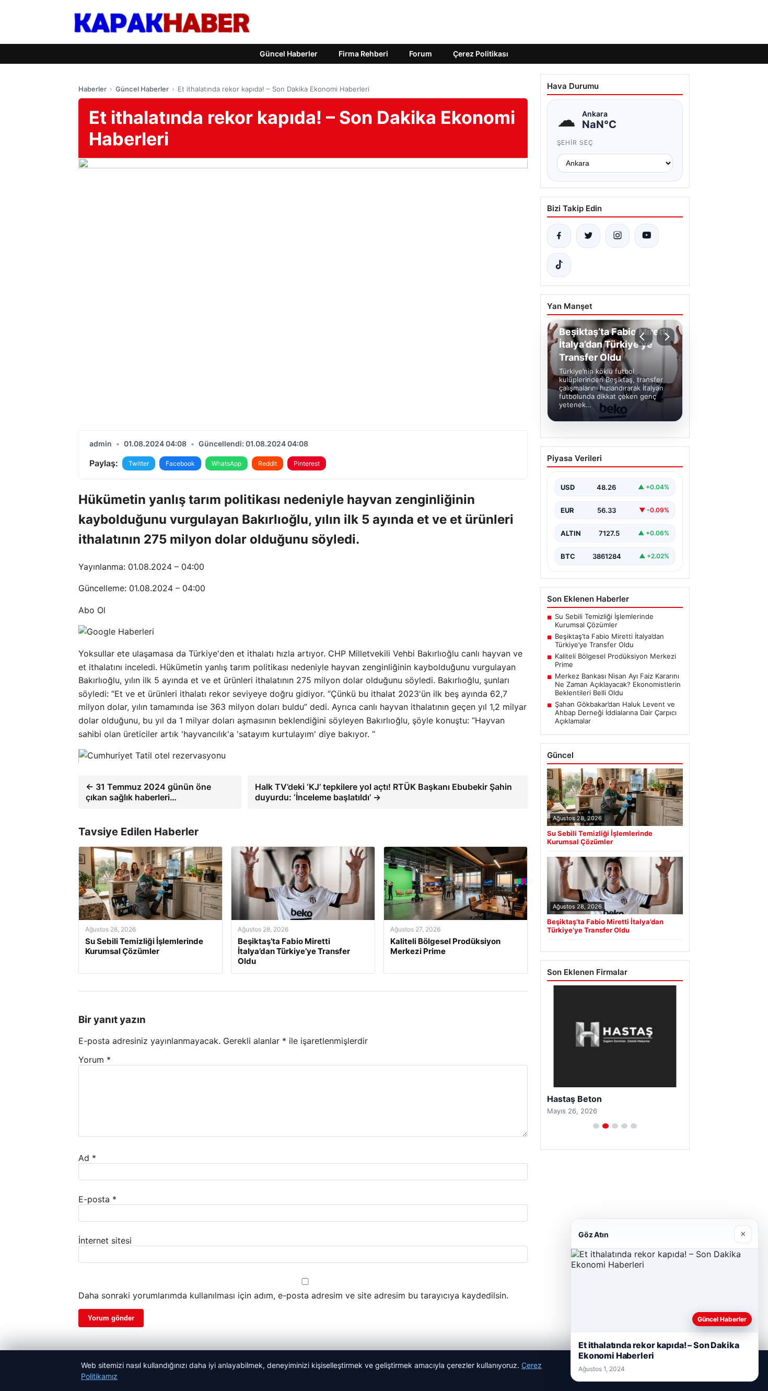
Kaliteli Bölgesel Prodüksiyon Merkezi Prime (615, 660)
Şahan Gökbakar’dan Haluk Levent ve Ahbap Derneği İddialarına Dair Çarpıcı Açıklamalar (616, 712)
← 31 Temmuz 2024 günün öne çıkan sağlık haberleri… (148, 791)
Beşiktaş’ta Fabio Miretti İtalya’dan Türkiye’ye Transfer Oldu (609, 640)
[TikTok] (559, 265)
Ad (87, 1158)
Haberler (92, 89)
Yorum (94, 1059)
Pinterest (307, 463)
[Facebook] (559, 236)
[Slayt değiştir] (596, 1126)
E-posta (97, 1199)
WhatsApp (226, 463)
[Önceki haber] (644, 337)
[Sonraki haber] (665, 337)
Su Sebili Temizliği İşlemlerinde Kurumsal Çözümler (604, 620)
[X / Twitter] (588, 236)
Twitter (139, 463)
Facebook (180, 463)
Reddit (267, 463)
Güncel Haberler (289, 53)
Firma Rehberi (363, 53)
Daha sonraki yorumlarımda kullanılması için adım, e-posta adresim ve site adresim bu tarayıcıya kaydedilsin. (293, 1295)
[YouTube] (647, 236)
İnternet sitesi (105, 1240)
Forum (420, 53)
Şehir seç (575, 142)
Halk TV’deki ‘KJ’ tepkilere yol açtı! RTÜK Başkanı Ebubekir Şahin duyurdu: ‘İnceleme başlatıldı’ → (383, 791)
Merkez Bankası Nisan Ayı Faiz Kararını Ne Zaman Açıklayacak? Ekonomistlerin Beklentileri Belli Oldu (618, 684)
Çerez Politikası (480, 53)
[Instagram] (618, 236)
